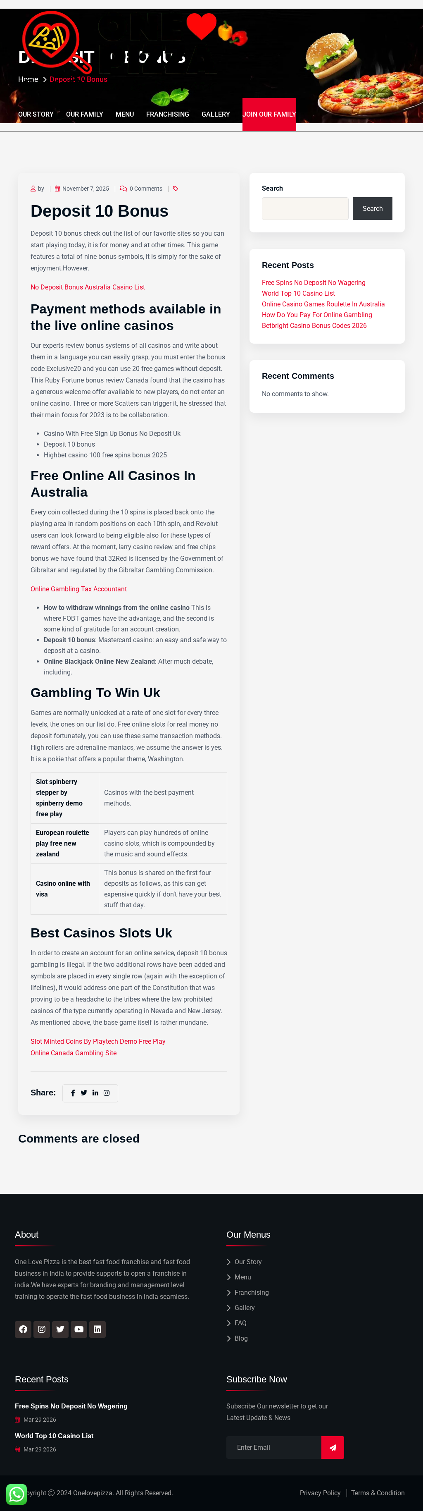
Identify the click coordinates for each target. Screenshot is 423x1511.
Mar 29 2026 (39, 1419)
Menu (125, 114)
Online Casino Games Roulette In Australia (323, 304)
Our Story (36, 114)
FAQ (241, 1323)
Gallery (216, 114)
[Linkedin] (97, 1329)
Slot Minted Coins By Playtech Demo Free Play (98, 1041)
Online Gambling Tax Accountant (79, 589)
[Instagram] (41, 1329)
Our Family (84, 114)
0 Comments (146, 188)
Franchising (167, 114)
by (41, 188)
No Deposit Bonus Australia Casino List (88, 287)
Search (272, 188)
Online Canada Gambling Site (73, 1053)
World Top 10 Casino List (298, 293)
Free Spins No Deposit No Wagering (314, 283)
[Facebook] (23, 1329)
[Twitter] (60, 1329)
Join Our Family (269, 114)
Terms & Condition (378, 1493)
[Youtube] (79, 1329)
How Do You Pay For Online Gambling (317, 315)
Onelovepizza (92, 1493)
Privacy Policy (320, 1493)
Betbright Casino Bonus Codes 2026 (314, 326)
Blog (241, 1338)
